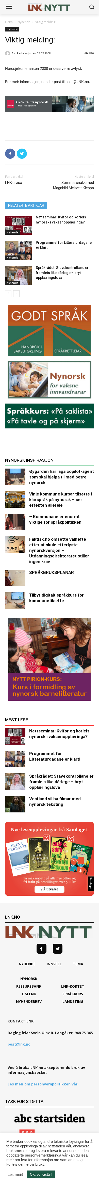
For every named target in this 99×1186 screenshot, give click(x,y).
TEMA (78, 963)
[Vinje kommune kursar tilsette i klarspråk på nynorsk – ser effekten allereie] (15, 499)
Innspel (54, 963)
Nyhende (24, 22)
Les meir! (15, 1175)
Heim (9, 22)
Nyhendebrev (29, 1001)
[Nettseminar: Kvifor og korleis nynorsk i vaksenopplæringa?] (18, 225)
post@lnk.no (19, 1044)
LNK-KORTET (72, 986)
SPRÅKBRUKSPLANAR (51, 572)
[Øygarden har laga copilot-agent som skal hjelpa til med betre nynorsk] (15, 477)
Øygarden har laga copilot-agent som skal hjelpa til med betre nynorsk (61, 477)
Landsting (72, 1001)
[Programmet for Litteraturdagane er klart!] (18, 250)
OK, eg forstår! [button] (41, 1174)
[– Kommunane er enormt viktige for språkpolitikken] (15, 522)
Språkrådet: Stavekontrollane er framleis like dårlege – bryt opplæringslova (62, 273)
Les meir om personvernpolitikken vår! (43, 1084)
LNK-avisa (13, 182)
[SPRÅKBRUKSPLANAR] (15, 578)
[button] (91, 7)
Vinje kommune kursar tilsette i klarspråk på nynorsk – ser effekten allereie (60, 499)
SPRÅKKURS (72, 993)
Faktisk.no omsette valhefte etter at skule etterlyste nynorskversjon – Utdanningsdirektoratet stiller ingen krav (59, 550)
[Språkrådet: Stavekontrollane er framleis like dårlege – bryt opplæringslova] (18, 275)
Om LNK (29, 993)
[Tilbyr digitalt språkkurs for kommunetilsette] (15, 600)
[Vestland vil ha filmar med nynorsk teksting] (15, 804)
